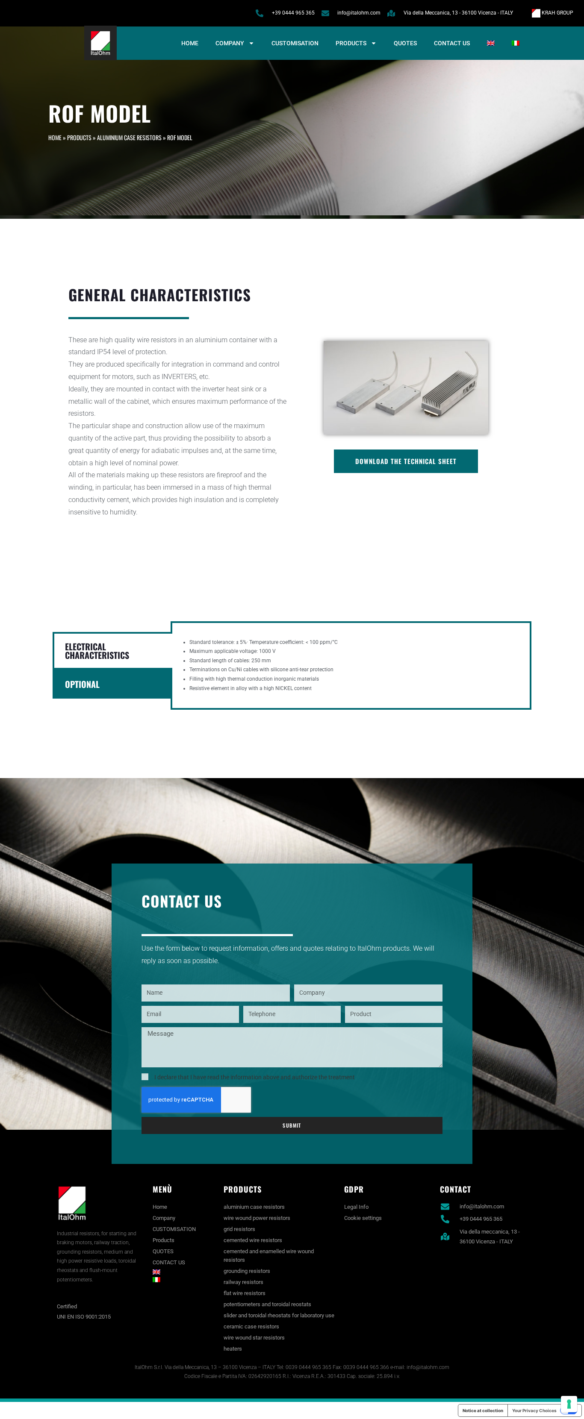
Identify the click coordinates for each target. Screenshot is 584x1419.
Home (189, 43)
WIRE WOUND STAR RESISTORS (254, 1337)
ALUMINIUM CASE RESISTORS (129, 137)
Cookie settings (363, 1218)
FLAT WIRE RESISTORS (244, 1293)
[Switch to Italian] (515, 43)
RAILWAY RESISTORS (243, 1282)
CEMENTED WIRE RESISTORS (253, 1240)
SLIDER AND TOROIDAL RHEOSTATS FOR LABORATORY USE (279, 1315)
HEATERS (233, 1349)
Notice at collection (483, 1410)
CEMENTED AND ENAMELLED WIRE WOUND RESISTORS (269, 1255)
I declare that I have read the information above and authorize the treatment (254, 1077)
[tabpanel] (351, 665)
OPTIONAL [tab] (82, 684)
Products (351, 43)
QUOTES (405, 43)
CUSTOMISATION (295, 43)
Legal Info (356, 1207)
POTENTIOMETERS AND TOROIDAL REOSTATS (267, 1304)
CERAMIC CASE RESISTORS (251, 1326)
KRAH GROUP (556, 13)
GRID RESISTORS (239, 1229)
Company (229, 43)
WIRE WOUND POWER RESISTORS (257, 1218)
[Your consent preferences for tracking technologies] (569, 1404)
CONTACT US (452, 43)
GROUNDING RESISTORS (247, 1271)
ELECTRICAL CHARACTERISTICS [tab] (97, 650)
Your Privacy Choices (534, 1410)
